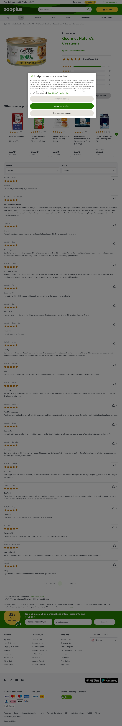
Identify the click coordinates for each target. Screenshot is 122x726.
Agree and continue (61, 106)
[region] (62, 95)
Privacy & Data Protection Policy (58, 93)
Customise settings (61, 99)
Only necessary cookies (62, 113)
